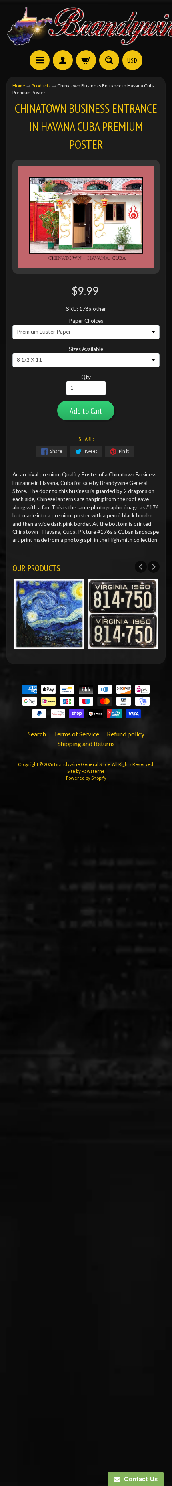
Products (41, 85)
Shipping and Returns (86, 743)
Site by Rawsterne (86, 771)
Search (37, 734)
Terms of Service (76, 734)
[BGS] (40, 60)
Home (18, 85)
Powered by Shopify (86, 778)
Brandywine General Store (82, 764)
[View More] (90, 644)
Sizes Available (86, 349)
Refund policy (125, 734)
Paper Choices (86, 321)
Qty (86, 377)
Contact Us (139, 1479)
